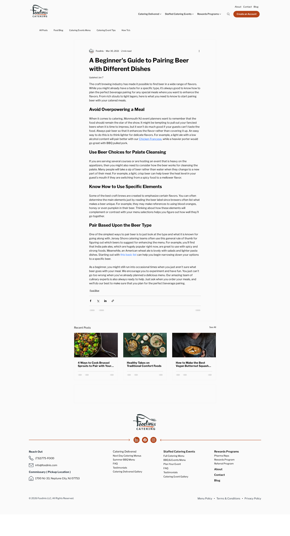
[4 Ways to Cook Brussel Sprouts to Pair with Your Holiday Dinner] (96, 345)
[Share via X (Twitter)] (98, 300)
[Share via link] (112, 300)
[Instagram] (153, 464)
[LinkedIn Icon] (137, 464)
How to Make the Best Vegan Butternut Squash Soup (192, 364)
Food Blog (58, 30)
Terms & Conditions (228, 522)
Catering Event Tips (106, 30)
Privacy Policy (253, 522)
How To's (126, 30)
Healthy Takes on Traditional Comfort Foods (144, 364)
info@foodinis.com (46, 489)
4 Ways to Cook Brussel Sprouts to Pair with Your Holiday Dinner (94, 364)
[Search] (228, 14)
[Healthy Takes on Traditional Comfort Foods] (145, 345)
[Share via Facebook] (90, 300)
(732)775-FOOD (44, 482)
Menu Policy (205, 522)
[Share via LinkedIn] (105, 300)
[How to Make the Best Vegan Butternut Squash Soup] (194, 345)
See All (212, 327)
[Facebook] (145, 464)
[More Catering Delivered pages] (160, 14)
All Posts (43, 30)
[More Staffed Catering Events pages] (193, 14)
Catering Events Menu (80, 30)
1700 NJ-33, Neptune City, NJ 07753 (57, 502)
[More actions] (199, 51)
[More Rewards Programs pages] (220, 14)
